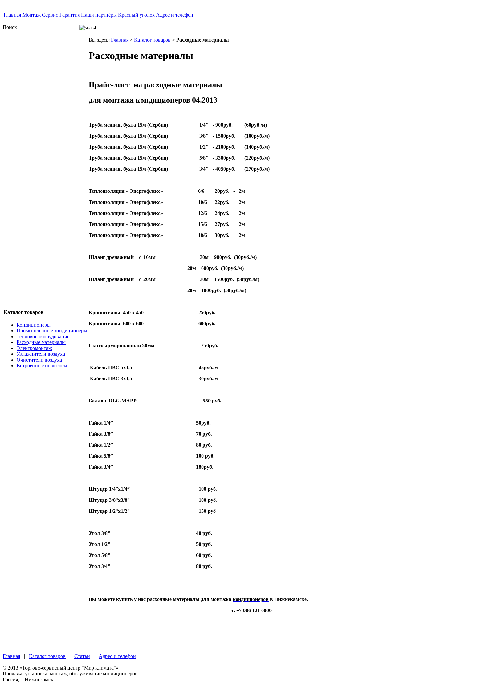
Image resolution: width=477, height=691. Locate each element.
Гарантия (69, 15)
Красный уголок (136, 15)
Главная (12, 15)
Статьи (82, 656)
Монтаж (31, 15)
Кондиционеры (34, 324)
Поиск (10, 27)
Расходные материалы (41, 342)
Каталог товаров (152, 40)
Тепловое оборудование (43, 336)
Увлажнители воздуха (41, 354)
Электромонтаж (34, 348)
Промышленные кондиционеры (52, 330)
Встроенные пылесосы (42, 365)
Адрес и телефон (174, 15)
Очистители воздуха (39, 360)
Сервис (50, 15)
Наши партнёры (99, 15)
